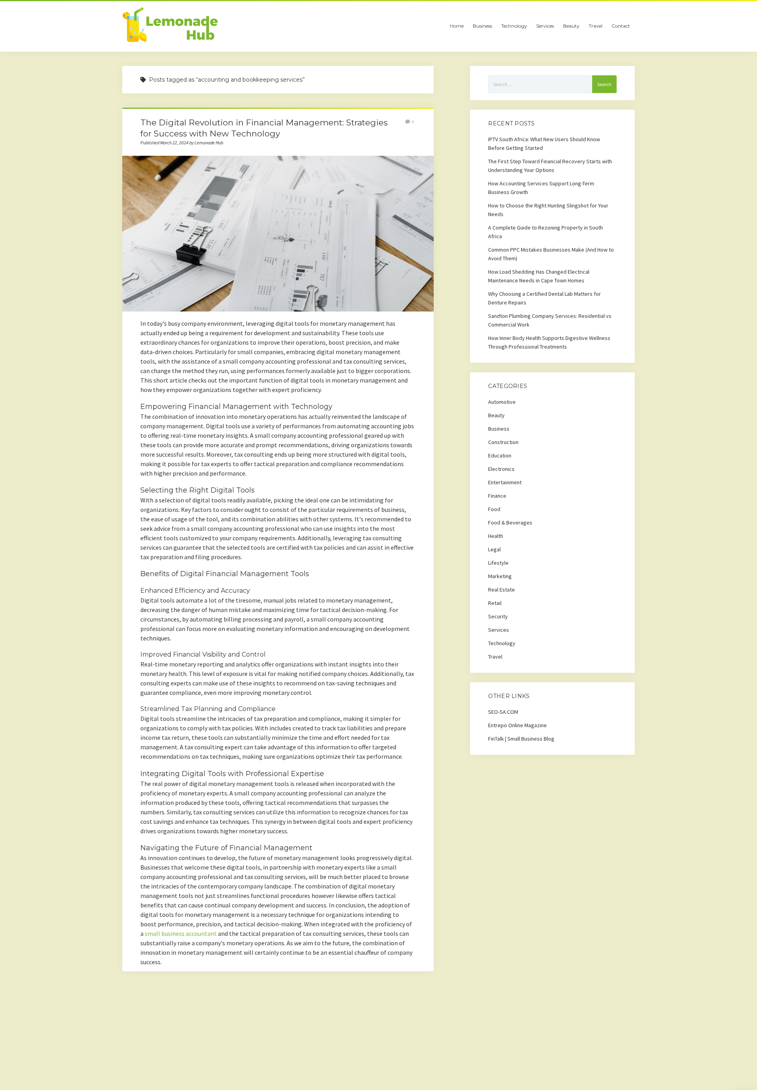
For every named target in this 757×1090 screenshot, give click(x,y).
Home (457, 26)
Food (494, 509)
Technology (514, 26)
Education (499, 455)
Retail (495, 603)
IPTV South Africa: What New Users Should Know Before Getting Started (544, 143)
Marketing (500, 576)
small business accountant (181, 933)
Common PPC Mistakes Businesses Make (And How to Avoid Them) (551, 254)
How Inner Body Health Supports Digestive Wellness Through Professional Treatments (549, 342)
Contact (621, 26)
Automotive (502, 401)
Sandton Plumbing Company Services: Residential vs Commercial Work (550, 320)
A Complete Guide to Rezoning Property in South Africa (545, 232)
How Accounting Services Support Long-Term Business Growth (541, 188)
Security (498, 616)
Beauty (571, 26)
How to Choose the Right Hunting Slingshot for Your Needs (548, 210)
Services (545, 26)
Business (482, 26)
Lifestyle (498, 562)
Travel (595, 26)
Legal (494, 549)
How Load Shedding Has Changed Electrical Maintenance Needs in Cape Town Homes (538, 276)
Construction (503, 442)
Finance (497, 495)
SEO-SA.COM (503, 711)
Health (495, 535)
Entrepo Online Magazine (517, 725)
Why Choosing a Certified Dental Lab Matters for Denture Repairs (544, 298)
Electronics (501, 468)
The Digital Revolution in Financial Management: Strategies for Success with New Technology (278, 234)
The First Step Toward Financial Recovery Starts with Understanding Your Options (550, 166)
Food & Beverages (510, 522)
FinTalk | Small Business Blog (521, 738)
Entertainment (505, 482)
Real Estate (501, 589)
